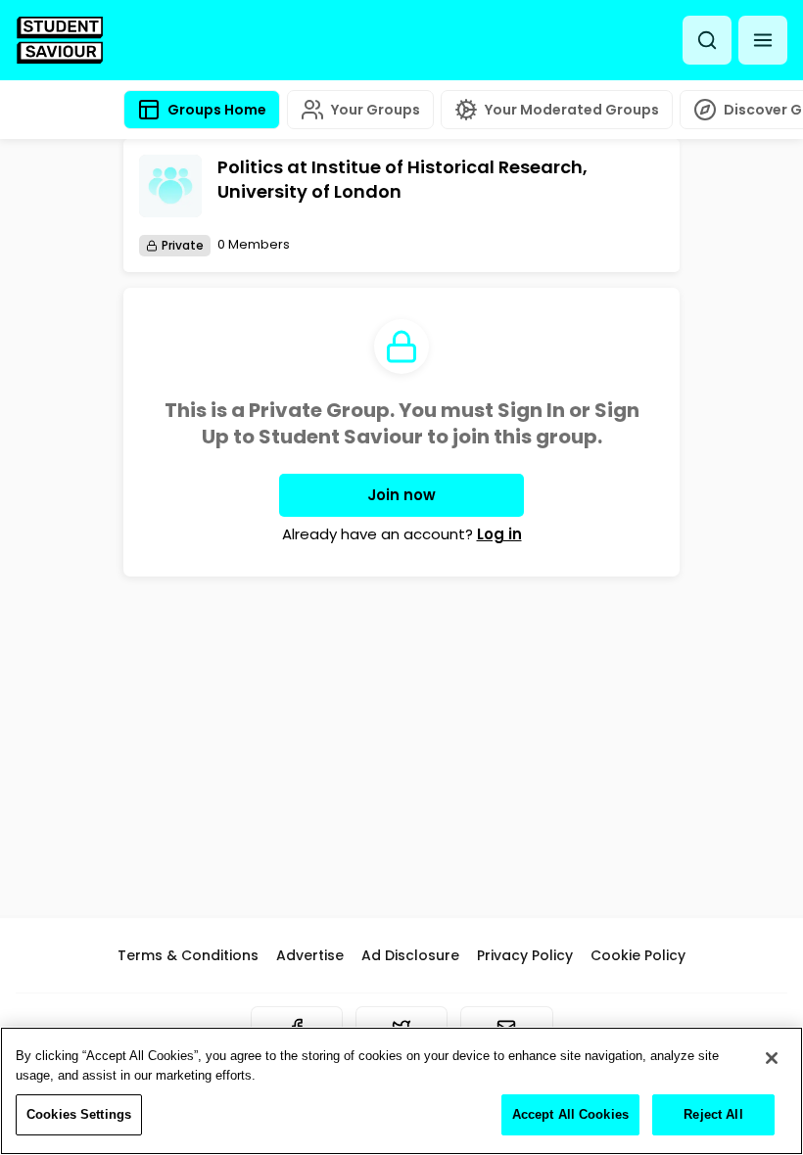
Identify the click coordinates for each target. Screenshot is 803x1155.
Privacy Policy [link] (525, 955)
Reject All (713, 1114)
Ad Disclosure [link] (410, 955)
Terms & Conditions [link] (188, 955)
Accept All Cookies (570, 1114)
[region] (401, 1091)
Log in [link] (499, 534)
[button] (762, 40)
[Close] (771, 1058)
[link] (60, 40)
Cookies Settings (78, 1114)
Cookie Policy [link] (637, 955)
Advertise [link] (310, 955)
